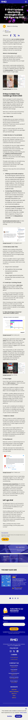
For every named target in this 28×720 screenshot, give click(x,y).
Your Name (5, 621)
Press (14, 695)
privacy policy (17, 633)
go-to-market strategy (18, 39)
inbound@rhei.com (14, 678)
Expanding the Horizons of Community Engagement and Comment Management (19, 580)
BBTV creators (11, 383)
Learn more (23, 712)
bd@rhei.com (14, 674)
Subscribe (14, 629)
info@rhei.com (14, 667)
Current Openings (14, 657)
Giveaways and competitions (10, 484)
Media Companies (14, 691)
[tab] (10, 598)
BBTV (7, 30)
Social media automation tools (11, 221)
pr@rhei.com (17, 645)
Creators (14, 689)
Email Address (6, 615)
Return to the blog (12, 26)
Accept (18, 716)
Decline (9, 716)
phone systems (9, 70)
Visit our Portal (14, 682)
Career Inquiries (14, 659)
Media (14, 577)
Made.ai (14, 697)
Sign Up (5, 539)
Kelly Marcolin (19, 587)
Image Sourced (7, 89)
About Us (14, 693)
